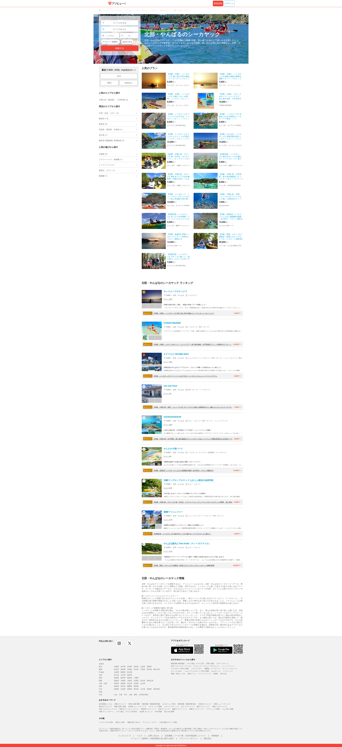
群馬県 (123, 669)
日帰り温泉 (210, 663)
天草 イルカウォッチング (108, 709)
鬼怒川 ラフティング (179, 709)
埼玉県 (136, 669)
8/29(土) (128, 82)
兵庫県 (136, 680)
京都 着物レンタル (105, 704)
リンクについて (124, 735)
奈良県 (142, 680)
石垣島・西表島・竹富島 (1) (110, 129)
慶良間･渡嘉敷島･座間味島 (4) (111, 140)
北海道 (101, 663)
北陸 (100, 675)
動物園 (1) (103, 175)
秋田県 (136, 666)
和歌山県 (150, 680)
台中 (125, 694)
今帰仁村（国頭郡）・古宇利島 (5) (113, 99)
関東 (100, 669)
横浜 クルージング (203, 706)
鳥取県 (116, 683)
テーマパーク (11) (106, 164)
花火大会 (223, 673)
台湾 (100, 694)
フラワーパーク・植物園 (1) (110, 159)
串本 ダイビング (164, 709)
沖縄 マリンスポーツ (106, 711)
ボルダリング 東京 (169, 704)
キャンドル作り (176, 671)
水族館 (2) (103, 154)
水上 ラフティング (187, 706)
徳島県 (116, 686)
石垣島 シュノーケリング (137, 706)
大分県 (142, 689)
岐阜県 (123, 677)
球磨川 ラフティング (196, 709)
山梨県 (116, 672)
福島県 (149, 666)
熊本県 (136, 689)
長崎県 (129, 689)
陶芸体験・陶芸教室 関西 (151, 704)
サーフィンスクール (230, 668)
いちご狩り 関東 (227, 709)
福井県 (129, 675)
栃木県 (116, 669)
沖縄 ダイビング (120, 704)
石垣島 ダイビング (204, 704)
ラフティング (228, 671)
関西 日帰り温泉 (120, 706)
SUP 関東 (158, 711)
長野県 (123, 672)
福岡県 (116, 689)
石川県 (123, 675)
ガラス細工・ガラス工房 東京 (126, 711)
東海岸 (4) (103, 124)
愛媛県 (129, 686)
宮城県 (129, 666)
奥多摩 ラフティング (148, 709)
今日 (119, 76)
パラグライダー (196, 668)
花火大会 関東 (169, 711)
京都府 (123, 680)
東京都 (149, 669)
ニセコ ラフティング (171, 706)
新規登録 (218, 3)
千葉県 (142, 669)
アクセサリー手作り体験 (180, 668)
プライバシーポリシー (188, 738)
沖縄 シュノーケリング (222, 704)
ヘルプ (139, 735)
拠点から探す (120, 722)
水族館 (215, 673)
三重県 (136, 677)
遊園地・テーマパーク (212, 668)
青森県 (116, 666)
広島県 (136, 683)
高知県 (136, 686)
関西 (100, 680)
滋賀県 (116, 680)
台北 (115, 694)
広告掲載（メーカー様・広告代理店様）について (185, 735)
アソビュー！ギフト (150, 722)
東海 (100, 677)
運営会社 (207, 738)
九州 (100, 689)
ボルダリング (216, 671)
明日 (109, 82)
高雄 (135, 694)
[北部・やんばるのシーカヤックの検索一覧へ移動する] (171, 39)
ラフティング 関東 (155, 706)
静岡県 (116, 677)
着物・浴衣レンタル (178, 673)
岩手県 (123, 666)
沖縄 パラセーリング (219, 706)
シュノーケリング (227, 666)
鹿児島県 (156, 689)
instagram (119, 643)
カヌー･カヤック (222, 663)
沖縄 (100, 692)
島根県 (123, 683)
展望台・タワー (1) (107, 170)
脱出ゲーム (192, 673)
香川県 (123, 686)
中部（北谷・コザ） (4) (109, 113)
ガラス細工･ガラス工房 (195, 663)
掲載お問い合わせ (133, 722)
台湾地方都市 (143, 694)
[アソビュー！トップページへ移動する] (116, 3)
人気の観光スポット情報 (168, 722)
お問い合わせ (153, 735)
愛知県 (129, 677)
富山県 (116, 675)
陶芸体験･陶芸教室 (178, 663)
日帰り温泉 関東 (134, 704)
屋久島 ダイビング (105, 706)
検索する (119, 48)
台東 (120, 694)
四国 (100, 686)
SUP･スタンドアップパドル (181, 666)
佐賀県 (123, 689)
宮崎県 (149, 689)
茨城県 (129, 669)
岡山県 (129, 683)
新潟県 (129, 672)
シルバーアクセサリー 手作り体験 (196, 671)
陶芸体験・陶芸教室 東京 (187, 704)
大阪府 (129, 680)
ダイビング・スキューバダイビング (206, 666)
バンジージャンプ (204, 673)
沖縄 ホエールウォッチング (129, 709)
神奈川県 (156, 669)
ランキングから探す (106, 722)
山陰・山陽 (103, 683)
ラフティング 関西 (212, 709)
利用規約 (215, 735)
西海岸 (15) (103, 118)
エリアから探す (105, 659)
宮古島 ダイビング (146, 711)
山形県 (142, 666)
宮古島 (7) (103, 135)
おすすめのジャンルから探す (183, 659)
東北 (100, 666)
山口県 (142, 683)
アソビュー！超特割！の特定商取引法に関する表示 (152, 738)
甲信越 (101, 672)
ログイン (229, 3)
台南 (130, 694)
